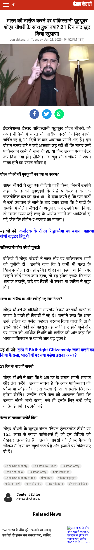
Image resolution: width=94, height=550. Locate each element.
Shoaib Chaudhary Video (20, 477)
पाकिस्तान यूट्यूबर (66, 477)
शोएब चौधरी (46, 477)
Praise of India (14, 472)
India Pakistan (61, 472)
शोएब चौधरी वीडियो (78, 483)
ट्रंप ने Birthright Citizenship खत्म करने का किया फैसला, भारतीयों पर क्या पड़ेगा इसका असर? (47, 352)
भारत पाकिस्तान (55, 483)
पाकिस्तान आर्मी (12, 483)
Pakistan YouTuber (44, 466)
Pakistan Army (70, 466)
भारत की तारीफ (33, 483)
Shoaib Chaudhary (16, 466)
